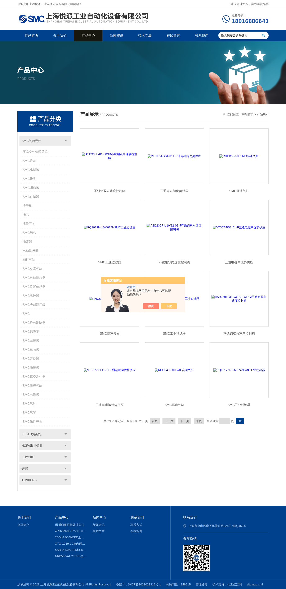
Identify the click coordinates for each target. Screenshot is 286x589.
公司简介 (23, 524)
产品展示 (263, 114)
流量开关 (29, 223)
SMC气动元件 (31, 141)
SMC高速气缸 (239, 191)
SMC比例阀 (31, 170)
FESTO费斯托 (31, 434)
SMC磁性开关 (32, 421)
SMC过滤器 (31, 196)
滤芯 (26, 214)
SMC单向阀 (31, 349)
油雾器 (27, 241)
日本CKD (28, 457)
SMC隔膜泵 (31, 331)
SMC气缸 (29, 403)
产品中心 (88, 35)
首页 (155, 421)
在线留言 (173, 35)
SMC (26, 313)
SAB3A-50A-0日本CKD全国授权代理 (71, 550)
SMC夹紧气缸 (32, 268)
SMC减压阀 (31, 340)
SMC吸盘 (29, 161)
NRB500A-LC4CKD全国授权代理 (71, 556)
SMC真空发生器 (34, 376)
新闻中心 (99, 517)
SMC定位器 (31, 358)
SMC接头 (29, 179)
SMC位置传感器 (34, 286)
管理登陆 (201, 584)
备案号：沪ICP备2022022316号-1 (138, 584)
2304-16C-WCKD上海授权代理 (71, 537)
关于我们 (60, 35)
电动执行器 (30, 250)
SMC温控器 (31, 295)
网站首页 (31, 35)
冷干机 (27, 205)
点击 (66, 141)
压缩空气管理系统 (35, 152)
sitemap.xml (255, 584)
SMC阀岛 (29, 232)
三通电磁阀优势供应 (174, 191)
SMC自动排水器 (34, 277)
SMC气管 (29, 412)
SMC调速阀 (31, 188)
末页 (199, 421)
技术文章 (145, 35)
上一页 (169, 421)
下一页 (184, 421)
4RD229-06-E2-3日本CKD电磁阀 (71, 531)
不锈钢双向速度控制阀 (109, 191)
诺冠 (25, 468)
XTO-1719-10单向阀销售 (71, 543)
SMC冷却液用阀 (34, 304)
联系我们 (201, 35)
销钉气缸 (29, 259)
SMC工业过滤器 (109, 262)
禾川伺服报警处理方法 (69, 524)
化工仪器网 (234, 584)
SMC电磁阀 (31, 394)
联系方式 (136, 524)
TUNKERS (29, 480)
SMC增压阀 (31, 367)
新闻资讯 (116, 35)
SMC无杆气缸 (32, 385)
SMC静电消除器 (34, 322)
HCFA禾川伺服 (32, 445)
